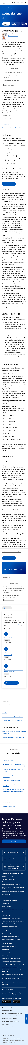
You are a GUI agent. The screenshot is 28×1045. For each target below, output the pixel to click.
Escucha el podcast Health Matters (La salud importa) (14, 770)
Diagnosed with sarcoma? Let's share (13, 638)
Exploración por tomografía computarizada (12, 716)
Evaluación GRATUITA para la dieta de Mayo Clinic (12, 784)
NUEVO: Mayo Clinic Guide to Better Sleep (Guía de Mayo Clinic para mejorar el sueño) (14, 765)
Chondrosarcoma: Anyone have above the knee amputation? (13, 670)
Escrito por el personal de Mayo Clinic (11, 551)
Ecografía (4, 713)
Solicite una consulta (9, 184)
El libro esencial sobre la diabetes (11, 780)
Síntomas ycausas (6, 23)
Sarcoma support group (13, 624)
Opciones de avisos (9, 85)
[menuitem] (6, 23)
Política (5, 83)
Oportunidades (11, 83)
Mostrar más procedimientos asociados (12, 720)
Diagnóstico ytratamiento (15, 23)
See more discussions (11, 682)
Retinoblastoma (12, 13)
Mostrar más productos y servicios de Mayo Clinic (13, 738)
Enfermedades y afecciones (10, 8)
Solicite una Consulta (9, 18)
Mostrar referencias (6, 694)
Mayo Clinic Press (8, 760)
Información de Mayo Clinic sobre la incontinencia (12, 775)
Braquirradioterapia (6, 709)
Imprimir (8, 608)
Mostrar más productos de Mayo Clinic (11, 127)
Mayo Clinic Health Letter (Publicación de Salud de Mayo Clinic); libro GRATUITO (13, 790)
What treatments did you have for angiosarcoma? (12, 653)
